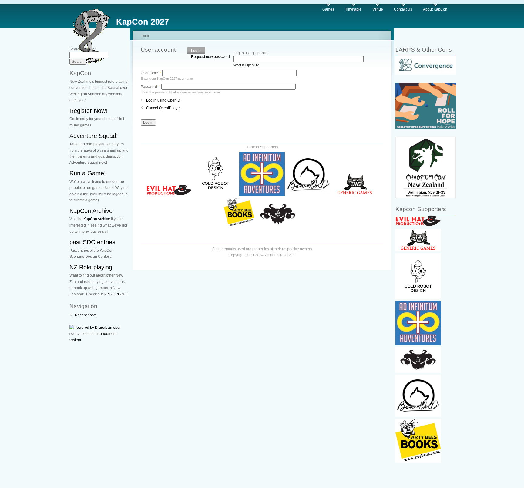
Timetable (353, 9)
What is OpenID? (246, 65)
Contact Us (403, 9)
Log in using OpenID (163, 100)
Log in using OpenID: (250, 53)
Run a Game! (87, 173)
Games (328, 9)
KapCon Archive (91, 210)
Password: (150, 87)
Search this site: (82, 49)
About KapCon (435, 9)
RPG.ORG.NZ (115, 294)
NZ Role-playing (90, 267)
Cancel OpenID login (163, 108)
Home (145, 35)
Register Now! (88, 110)
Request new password (210, 57)
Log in (196, 51)
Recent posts (85, 315)
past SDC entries (92, 242)
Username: (151, 73)
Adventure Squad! (93, 136)
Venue (377, 9)
